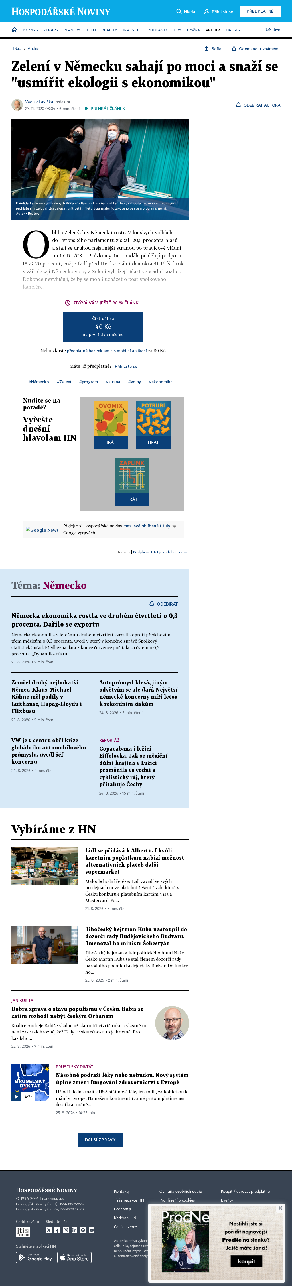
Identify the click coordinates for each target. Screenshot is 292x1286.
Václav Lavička (39, 101)
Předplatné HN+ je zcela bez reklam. (161, 552)
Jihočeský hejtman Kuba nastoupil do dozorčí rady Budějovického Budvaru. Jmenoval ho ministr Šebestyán (136, 936)
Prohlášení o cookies (177, 1200)
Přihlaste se (126, 366)
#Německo (39, 381)
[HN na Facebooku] (57, 1230)
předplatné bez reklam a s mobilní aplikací (107, 350)
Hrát (110, 442)
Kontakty (122, 1192)
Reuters (33, 214)
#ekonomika (161, 381)
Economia (122, 1209)
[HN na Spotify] (83, 1230)
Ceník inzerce (125, 1227)
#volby (134, 381)
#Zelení (64, 381)
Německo (65, 586)
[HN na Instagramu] (66, 1230)
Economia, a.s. (52, 1199)
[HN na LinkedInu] (74, 1230)
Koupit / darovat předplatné (245, 1192)
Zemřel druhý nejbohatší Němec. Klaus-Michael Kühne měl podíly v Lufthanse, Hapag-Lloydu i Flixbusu (46, 697)
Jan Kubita (22, 1000)
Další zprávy (100, 1139)
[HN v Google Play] (35, 1257)
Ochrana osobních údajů (180, 1192)
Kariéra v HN (125, 1218)
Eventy (227, 1200)
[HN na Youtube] (91, 1230)
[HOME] (14, 30)
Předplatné (260, 11)
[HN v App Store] (74, 1257)
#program (88, 381)
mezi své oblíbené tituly (146, 525)
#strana (113, 381)
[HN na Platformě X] (49, 1230)
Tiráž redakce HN (129, 1200)
